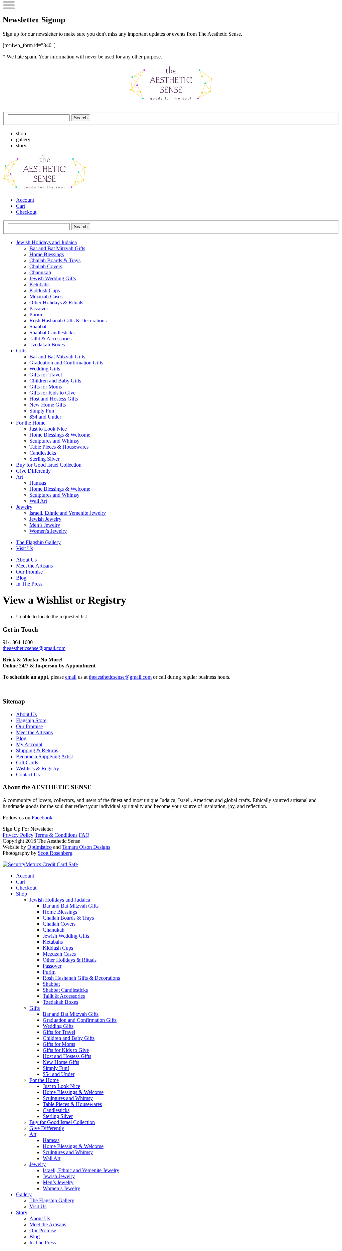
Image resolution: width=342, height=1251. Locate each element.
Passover (38, 308)
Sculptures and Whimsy (54, 441)
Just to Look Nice (48, 429)
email (70, 677)
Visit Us (24, 548)
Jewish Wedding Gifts (52, 278)
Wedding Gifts (44, 368)
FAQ (84, 835)
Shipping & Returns (37, 750)
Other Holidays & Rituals (56, 302)
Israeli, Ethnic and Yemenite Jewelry (67, 513)
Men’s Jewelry (44, 525)
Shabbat (37, 326)
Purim (35, 314)
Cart (20, 206)
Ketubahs (39, 284)
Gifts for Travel (45, 374)
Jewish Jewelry (45, 519)
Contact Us (28, 774)
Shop (21, 894)
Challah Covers (45, 266)
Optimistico (39, 847)
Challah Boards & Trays (54, 260)
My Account (29, 744)
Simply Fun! (42, 411)
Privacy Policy (18, 835)
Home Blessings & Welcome (59, 435)
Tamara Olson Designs (86, 847)
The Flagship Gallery (38, 542)
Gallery (24, 1194)
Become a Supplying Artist (44, 756)
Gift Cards (27, 762)
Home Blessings (46, 254)
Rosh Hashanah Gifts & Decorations (68, 320)
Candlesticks (42, 453)
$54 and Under (45, 417)
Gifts (21, 350)
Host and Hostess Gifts (53, 399)
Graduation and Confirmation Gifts (66, 362)
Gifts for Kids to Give (52, 393)
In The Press (29, 584)
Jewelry (24, 507)
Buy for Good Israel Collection (48, 465)
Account (25, 200)
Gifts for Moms (45, 386)
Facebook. (43, 817)
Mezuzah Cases (45, 296)
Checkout (26, 212)
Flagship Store (31, 720)
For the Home (30, 423)
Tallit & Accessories (50, 338)
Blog (21, 578)
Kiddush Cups (44, 290)
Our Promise (29, 572)
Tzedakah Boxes (47, 344)
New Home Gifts (47, 405)
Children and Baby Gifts (55, 380)
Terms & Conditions (56, 835)
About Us (26, 560)
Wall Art (38, 501)
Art (19, 477)
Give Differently (33, 471)
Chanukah (40, 272)
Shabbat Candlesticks (51, 332)
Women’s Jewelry (48, 531)
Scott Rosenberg (55, 853)
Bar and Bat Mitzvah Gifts (57, 248)
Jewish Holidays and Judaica (46, 242)
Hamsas (37, 483)
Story (21, 1212)
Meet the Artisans (34, 566)
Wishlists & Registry (37, 768)
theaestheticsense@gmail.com (34, 648)
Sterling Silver (44, 459)
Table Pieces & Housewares (59, 447)
